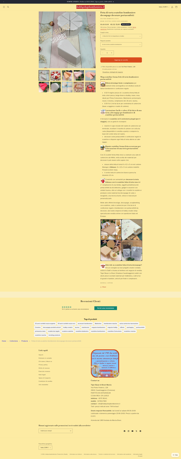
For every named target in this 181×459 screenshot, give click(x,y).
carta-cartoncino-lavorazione (129, 323)
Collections (14, 341)
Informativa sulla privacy (90, 454)
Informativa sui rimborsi (76, 454)
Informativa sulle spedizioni (124, 454)
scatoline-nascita (40, 335)
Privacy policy (43, 364)
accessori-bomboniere (85, 323)
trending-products (54, 335)
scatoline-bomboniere (98, 331)
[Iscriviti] (70, 431)
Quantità (102, 49)
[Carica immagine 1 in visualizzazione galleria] (44, 75)
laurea (77, 327)
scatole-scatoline (67, 331)
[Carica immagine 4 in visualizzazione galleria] (78, 75)
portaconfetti (140, 327)
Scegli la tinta (104, 32)
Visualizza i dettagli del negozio (112, 72)
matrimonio (85, 327)
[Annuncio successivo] (177, 2)
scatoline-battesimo (82, 331)
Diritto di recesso (44, 368)
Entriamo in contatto (45, 358)
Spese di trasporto (45, 378)
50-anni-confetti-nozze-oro (66, 323)
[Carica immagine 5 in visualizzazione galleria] (90, 75)
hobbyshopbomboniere (51, 454)
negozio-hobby (112, 327)
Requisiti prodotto (105, 40)
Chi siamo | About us (45, 361)
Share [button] (104, 287)
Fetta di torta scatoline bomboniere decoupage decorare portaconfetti (56, 341)
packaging (130, 327)
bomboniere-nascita (110, 323)
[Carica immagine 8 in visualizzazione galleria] (67, 87)
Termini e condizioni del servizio (107, 454)
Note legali (42, 374)
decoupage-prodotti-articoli (52, 327)
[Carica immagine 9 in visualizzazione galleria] (78, 87)
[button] (4, 7)
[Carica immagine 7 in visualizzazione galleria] (55, 87)
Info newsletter (43, 384)
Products (24, 341)
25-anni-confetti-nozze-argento (45, 323)
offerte (122, 327)
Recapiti (140, 456)
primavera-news (40, 331)
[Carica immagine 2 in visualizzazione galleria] (55, 75)
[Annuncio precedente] (4, 2)
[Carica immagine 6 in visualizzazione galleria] (44, 87)
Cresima (37, 327)
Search (41, 354)
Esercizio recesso (44, 371)
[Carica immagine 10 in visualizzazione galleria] (90, 87)
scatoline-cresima (130, 331)
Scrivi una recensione (105, 308)
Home (4, 341)
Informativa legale (137, 454)
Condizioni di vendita (45, 381)
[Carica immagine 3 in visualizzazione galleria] (67, 75)
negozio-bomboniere (98, 327)
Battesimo (98, 323)
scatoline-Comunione (114, 331)
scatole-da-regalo (53, 331)
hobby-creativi (67, 327)
